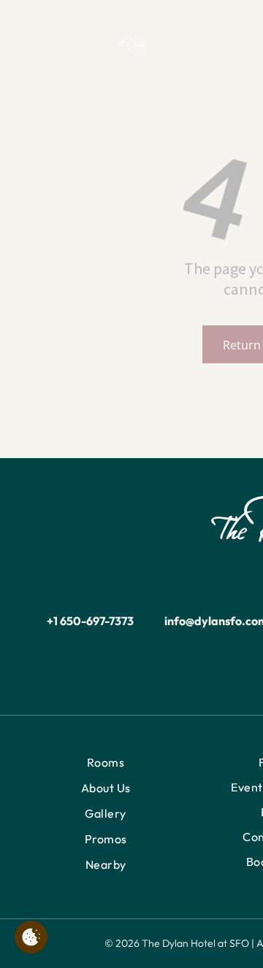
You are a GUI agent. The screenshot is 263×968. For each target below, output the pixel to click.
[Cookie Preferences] (31, 937)
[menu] (22, 30)
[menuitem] (105, 762)
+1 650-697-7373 (90, 620)
